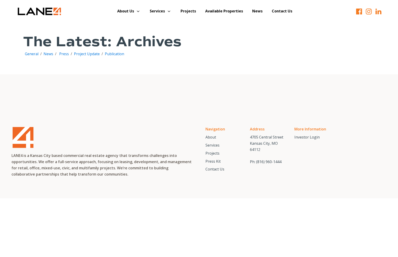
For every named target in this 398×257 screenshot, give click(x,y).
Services (157, 11)
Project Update (87, 53)
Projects (188, 11)
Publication (114, 53)
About (210, 137)
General (32, 53)
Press (64, 53)
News (257, 11)
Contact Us (282, 11)
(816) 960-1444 (268, 161)
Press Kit (213, 161)
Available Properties (224, 11)
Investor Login (307, 137)
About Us (125, 11)
